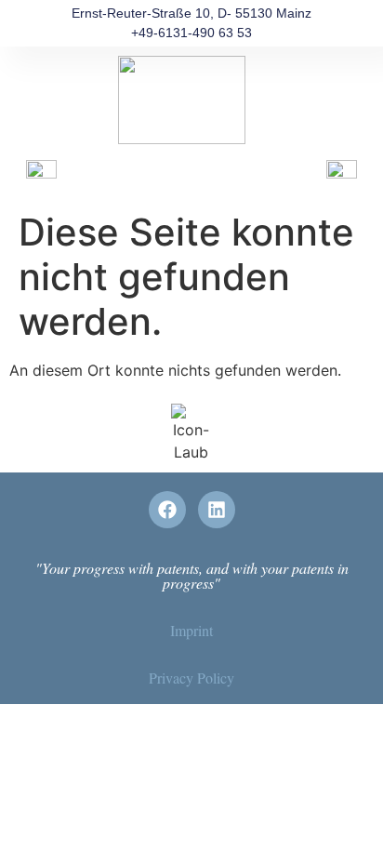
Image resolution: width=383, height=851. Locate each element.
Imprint (191, 630)
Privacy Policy (191, 677)
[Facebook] (167, 509)
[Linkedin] (216, 509)
